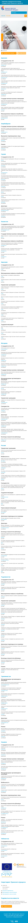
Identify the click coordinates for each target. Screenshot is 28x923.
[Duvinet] (12, 921)
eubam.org (3, 749)
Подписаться (7, 906)
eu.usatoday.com (4, 827)
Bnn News (3, 461)
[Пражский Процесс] (9, 8)
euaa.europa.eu (4, 349)
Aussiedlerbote (4, 555)
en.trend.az (3, 148)
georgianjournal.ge (5, 210)
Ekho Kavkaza (4, 519)
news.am (3, 109)
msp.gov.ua (3, 754)
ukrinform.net (3, 768)
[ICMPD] (19, 865)
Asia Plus (3, 584)
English (3, 15)
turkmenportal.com (4, 722)
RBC (2, 503)
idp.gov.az (3, 140)
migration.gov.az (4, 132)
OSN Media (3, 467)
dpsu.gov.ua (3, 786)
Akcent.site (3, 472)
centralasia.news (4, 690)
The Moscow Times (5, 560)
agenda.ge (3, 202)
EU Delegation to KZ (5, 230)
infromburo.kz (3, 245)
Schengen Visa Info (5, 527)
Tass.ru (2, 452)
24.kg (2, 269)
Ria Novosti (3, 512)
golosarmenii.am (4, 118)
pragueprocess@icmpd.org (8, 890)
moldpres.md (3, 354)
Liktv (2, 564)
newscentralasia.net (5, 684)
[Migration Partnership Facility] (7, 875)
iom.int (2, 799)
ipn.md (2, 388)
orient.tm (2, 714)
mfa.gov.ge (3, 165)
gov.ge (2, 160)
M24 (2, 542)
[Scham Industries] (16, 921)
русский (8, 15)
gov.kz (2, 237)
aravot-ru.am (3, 89)
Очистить (22, 53)
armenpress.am (4, 72)
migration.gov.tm (4, 696)
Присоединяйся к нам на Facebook (10, 892)
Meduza (2, 479)
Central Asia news (4, 497)
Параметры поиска (9, 53)
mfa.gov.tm (3, 730)
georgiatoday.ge (4, 172)
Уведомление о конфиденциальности (14, 916)
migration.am (3, 65)
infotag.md (3, 410)
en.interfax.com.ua (4, 813)
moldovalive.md (4, 402)
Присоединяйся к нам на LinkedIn (9, 894)
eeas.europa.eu (4, 845)
